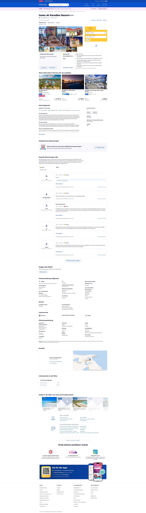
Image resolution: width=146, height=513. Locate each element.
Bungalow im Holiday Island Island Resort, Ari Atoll (69, 432)
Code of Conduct (60, 493)
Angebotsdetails (46, 342)
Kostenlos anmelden (102, 8)
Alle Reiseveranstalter (44, 504)
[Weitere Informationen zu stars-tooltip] (73, 15)
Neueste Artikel (94, 498)
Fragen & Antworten (44, 491)
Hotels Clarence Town (64, 417)
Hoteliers (58, 487)
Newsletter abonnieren (44, 496)
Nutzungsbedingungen (78, 489)
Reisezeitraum (88, 31)
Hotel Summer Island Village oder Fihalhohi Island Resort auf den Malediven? (90, 432)
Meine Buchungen (43, 487)
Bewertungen (51, 22)
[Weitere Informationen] (54, 98)
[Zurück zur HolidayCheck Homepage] (43, 5)
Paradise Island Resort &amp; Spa (66, 429)
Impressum (76, 506)
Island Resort (82, 431)
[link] (87, 4)
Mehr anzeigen (42, 134)
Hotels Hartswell (83, 417)
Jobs (92, 493)
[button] (52, 36)
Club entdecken (94, 8)
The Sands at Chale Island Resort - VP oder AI (68, 431)
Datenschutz (76, 491)
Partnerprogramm (60, 491)
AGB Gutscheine (77, 500)
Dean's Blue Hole (43, 382)
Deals (40, 1)
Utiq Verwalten (77, 496)
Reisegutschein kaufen (44, 498)
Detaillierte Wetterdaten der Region (73, 440)
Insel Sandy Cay (43, 385)
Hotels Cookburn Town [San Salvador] (87, 418)
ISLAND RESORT (83, 426)
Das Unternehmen (94, 487)
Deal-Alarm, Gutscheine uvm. (45, 493)
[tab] (90, 28)
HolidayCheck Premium (44, 500)
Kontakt (96, 1)
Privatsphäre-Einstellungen (79, 493)
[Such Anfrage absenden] (67, 4)
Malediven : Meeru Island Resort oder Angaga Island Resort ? (69, 426)
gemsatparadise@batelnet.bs (56, 361)
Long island (82, 429)
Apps (41, 502)
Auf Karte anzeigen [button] (53, 17)
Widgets (58, 489)
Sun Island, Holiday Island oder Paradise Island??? (69, 428)
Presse (92, 491)
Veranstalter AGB (77, 487)
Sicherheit (76, 504)
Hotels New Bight (83, 420)
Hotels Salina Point (63, 420)
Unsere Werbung (94, 489)
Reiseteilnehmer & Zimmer (91, 35)
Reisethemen (93, 496)
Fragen (57, 22)
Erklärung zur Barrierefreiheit (79, 502)
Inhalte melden (43, 506)
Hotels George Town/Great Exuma (66, 418)
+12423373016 (54, 363)
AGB (75, 498)
